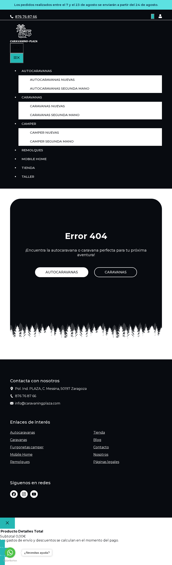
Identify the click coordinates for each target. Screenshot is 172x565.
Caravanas (32, 97)
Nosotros (100, 455)
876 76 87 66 (26, 17)
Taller (28, 177)
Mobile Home (34, 159)
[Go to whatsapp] (10, 552)
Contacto (101, 447)
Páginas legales (106, 462)
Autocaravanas (37, 71)
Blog (97, 440)
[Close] (7, 523)
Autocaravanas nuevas (52, 80)
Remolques (32, 150)
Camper (29, 124)
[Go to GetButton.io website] (10, 560)
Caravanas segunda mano (54, 115)
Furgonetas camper (27, 447)
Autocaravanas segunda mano (59, 88)
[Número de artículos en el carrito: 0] (152, 16)
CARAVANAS (115, 272)
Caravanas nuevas (47, 106)
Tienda (28, 168)
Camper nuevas (44, 132)
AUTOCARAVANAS (62, 272)
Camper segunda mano (52, 141)
